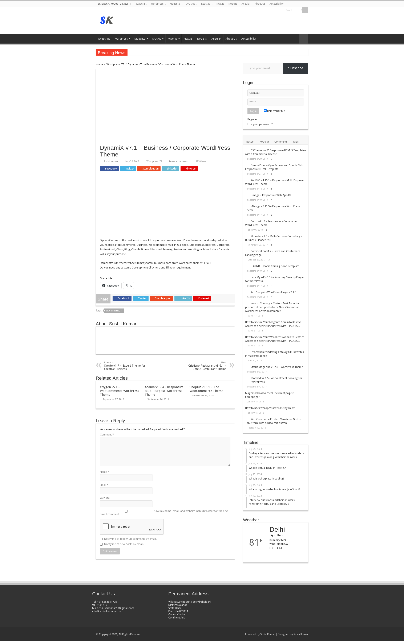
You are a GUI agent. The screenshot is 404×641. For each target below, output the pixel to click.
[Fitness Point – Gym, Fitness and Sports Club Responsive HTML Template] (247, 165)
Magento (175, 3)
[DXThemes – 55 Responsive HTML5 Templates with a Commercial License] (247, 150)
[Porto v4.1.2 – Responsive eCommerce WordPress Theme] (247, 221)
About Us (260, 3)
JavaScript (140, 3)
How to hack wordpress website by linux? (270, 408)
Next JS (220, 3)
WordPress (157, 3)
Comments (280, 141)
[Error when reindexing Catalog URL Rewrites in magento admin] (247, 352)
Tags (296, 141)
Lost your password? (260, 124)
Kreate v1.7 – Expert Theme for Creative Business (124, 366)
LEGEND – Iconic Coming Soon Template (275, 266)
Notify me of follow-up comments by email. (130, 538)
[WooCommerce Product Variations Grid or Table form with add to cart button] (247, 419)
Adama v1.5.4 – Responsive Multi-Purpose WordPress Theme (164, 391)
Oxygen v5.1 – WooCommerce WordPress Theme (119, 391)
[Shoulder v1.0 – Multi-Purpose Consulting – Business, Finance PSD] (247, 236)
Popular (264, 141)
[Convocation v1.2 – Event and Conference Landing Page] (247, 251)
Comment (107, 434)
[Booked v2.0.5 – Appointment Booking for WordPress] (247, 378)
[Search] (305, 10)
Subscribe (295, 68)
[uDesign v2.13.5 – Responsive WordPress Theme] (247, 206)
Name (104, 471)
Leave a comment (178, 161)
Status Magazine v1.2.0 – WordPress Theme (277, 367)
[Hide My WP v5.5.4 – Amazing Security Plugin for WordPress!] (247, 277)
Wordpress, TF (115, 64)
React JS (205, 3)
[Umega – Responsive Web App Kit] (247, 195)
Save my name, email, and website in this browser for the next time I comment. (164, 512)
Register (252, 119)
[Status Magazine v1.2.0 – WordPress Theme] (247, 367)
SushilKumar (267, 634)
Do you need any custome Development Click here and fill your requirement (145, 267)
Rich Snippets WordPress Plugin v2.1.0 (273, 292)
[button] (165, 104)
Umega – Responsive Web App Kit (271, 195)
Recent (250, 141)
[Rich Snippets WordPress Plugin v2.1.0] (247, 292)
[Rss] (280, 10)
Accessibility (276, 3)
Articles (190, 3)
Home (99, 64)
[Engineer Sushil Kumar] (107, 20)
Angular (246, 3)
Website (105, 497)
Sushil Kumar (111, 161)
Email (104, 484)
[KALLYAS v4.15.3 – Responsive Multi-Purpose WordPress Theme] (247, 180)
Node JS (233, 3)
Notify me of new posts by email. (124, 544)
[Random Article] (303, 39)
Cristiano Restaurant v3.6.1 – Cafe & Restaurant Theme (207, 366)
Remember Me (276, 110)
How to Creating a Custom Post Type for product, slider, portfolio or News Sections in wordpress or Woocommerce (272, 307)
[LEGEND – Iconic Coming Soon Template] (247, 266)
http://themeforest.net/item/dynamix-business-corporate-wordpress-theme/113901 (160, 262)
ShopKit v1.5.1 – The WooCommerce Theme (206, 389)
